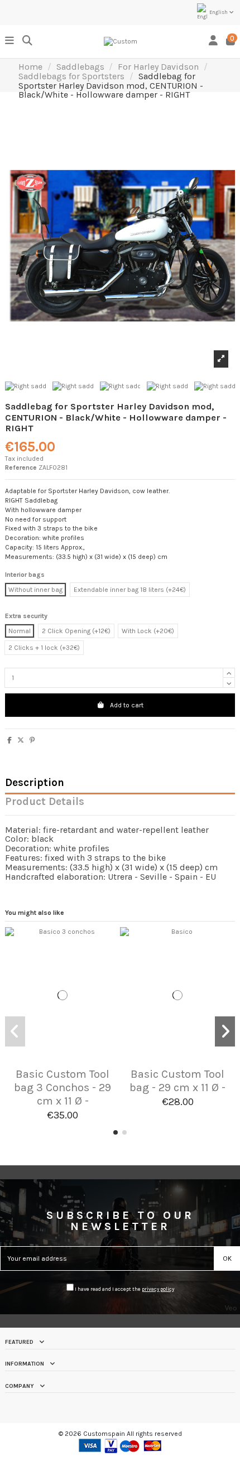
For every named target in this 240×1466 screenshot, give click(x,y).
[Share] (9, 740)
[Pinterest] (32, 740)
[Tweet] (20, 740)
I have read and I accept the (124, 1289)
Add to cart (126, 705)
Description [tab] (34, 783)
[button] (115, 1132)
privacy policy (158, 1289)
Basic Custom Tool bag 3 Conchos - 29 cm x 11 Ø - (62, 1087)
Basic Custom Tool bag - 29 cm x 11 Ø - (177, 1081)
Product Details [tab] (44, 802)
